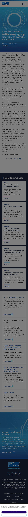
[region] (14, 510)
